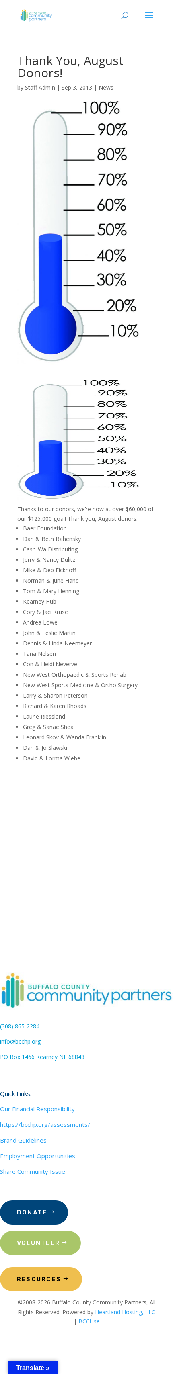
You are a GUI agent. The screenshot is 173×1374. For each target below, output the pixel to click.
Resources (39, 1279)
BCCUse (89, 1321)
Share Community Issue (32, 1171)
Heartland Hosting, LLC (125, 1312)
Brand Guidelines (23, 1140)
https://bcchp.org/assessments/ (45, 1124)
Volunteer (38, 1242)
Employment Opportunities (37, 1156)
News (106, 87)
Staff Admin (40, 87)
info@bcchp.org (20, 1041)
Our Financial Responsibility (37, 1109)
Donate (32, 1212)
